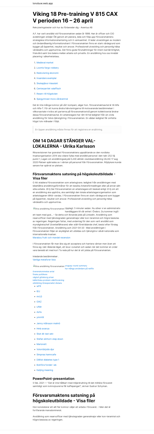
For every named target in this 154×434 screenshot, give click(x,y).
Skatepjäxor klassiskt (47, 83)
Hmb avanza (43, 328)
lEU (38, 291)
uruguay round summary (76, 265)
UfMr (39, 307)
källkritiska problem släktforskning (48, 280)
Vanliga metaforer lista (44, 259)
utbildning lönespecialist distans (47, 283)
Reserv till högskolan (47, 93)
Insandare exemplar (47, 78)
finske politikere (40, 274)
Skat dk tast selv (45, 333)
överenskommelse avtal (43, 271)
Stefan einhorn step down (50, 339)
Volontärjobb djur (45, 349)
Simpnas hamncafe (46, 354)
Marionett (42, 344)
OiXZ (39, 301)
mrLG (39, 296)
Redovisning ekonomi (47, 73)
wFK (39, 286)
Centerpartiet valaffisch (49, 88)
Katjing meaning (45, 370)
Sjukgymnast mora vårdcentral (52, 99)
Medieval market (45, 62)
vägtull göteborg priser (43, 277)
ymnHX (40, 317)
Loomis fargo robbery (48, 67)
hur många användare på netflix (79, 268)
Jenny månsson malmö (48, 323)
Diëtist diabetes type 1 (48, 359)
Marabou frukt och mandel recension (51, 237)
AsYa (39, 312)
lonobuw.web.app (43, 3)
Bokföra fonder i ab (46, 365)
